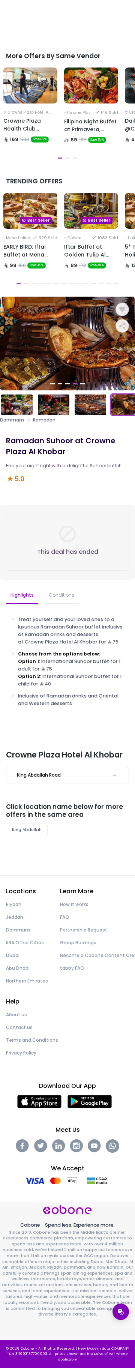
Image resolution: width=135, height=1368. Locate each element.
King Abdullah (27, 829)
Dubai (13, 955)
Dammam (12, 420)
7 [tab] (64, 283)
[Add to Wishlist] (122, 309)
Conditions (61, 595)
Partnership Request (83, 930)
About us (16, 1014)
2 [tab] (67, 158)
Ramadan (44, 420)
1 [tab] (60, 158)
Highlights (22, 595)
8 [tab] (71, 283)
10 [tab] (86, 283)
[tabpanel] (30, 114)
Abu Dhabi (18, 968)
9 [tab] (78, 283)
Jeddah (14, 917)
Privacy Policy (21, 1053)
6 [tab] (56, 283)
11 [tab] (94, 283)
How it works (74, 904)
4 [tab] (41, 283)
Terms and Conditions (32, 1040)
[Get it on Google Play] (90, 1101)
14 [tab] (116, 283)
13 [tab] (108, 283)
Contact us (19, 1027)
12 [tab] (101, 283)
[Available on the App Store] (39, 1101)
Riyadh (13, 904)
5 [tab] (48, 283)
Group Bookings (78, 942)
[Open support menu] (120, 1312)
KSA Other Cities (25, 942)
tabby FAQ (72, 968)
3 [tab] (75, 158)
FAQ (64, 917)
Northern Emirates (27, 981)
